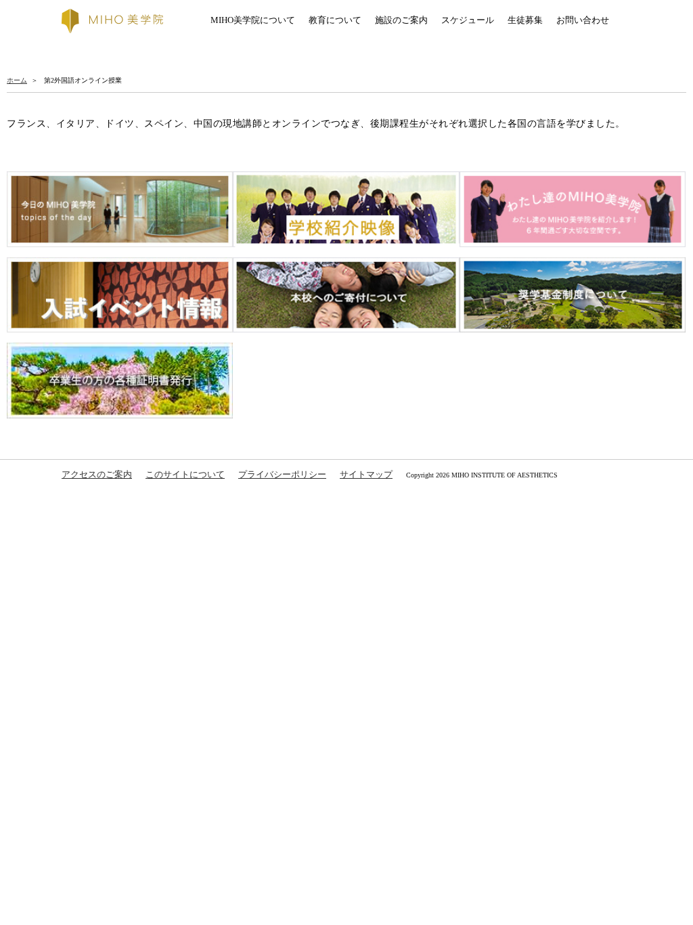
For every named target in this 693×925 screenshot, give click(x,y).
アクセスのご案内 (97, 474)
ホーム (17, 80)
